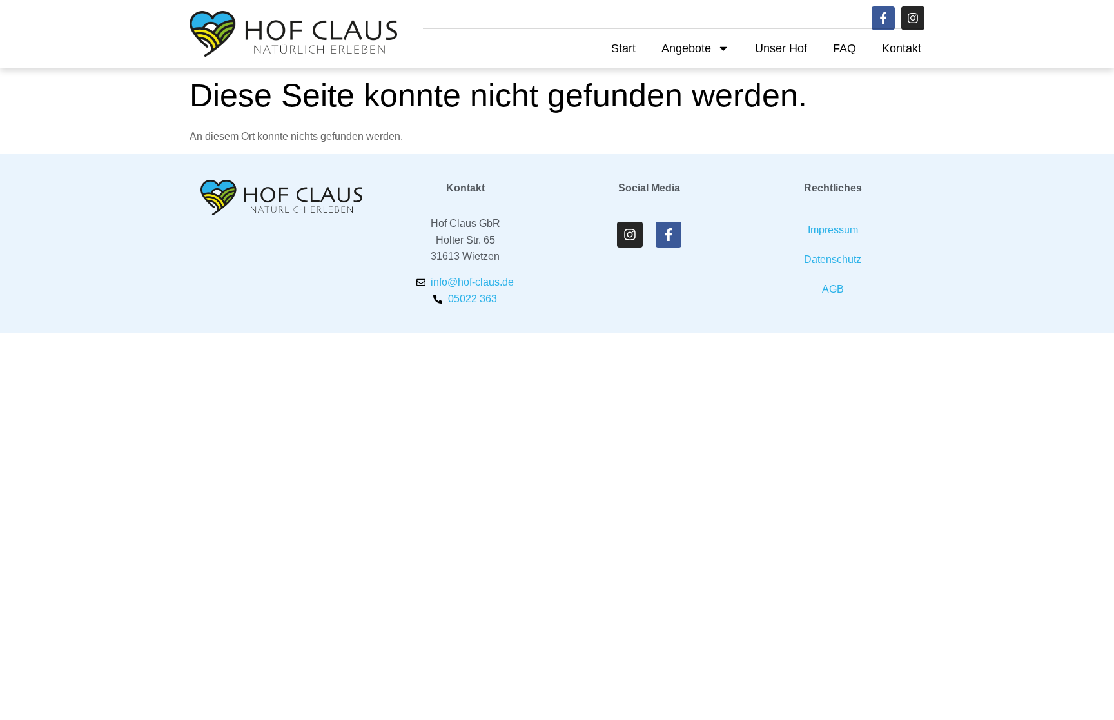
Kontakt (901, 48)
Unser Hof (781, 48)
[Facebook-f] (883, 18)
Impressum (833, 229)
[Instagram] (912, 18)
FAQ (844, 48)
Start (623, 48)
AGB (833, 289)
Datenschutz (832, 259)
